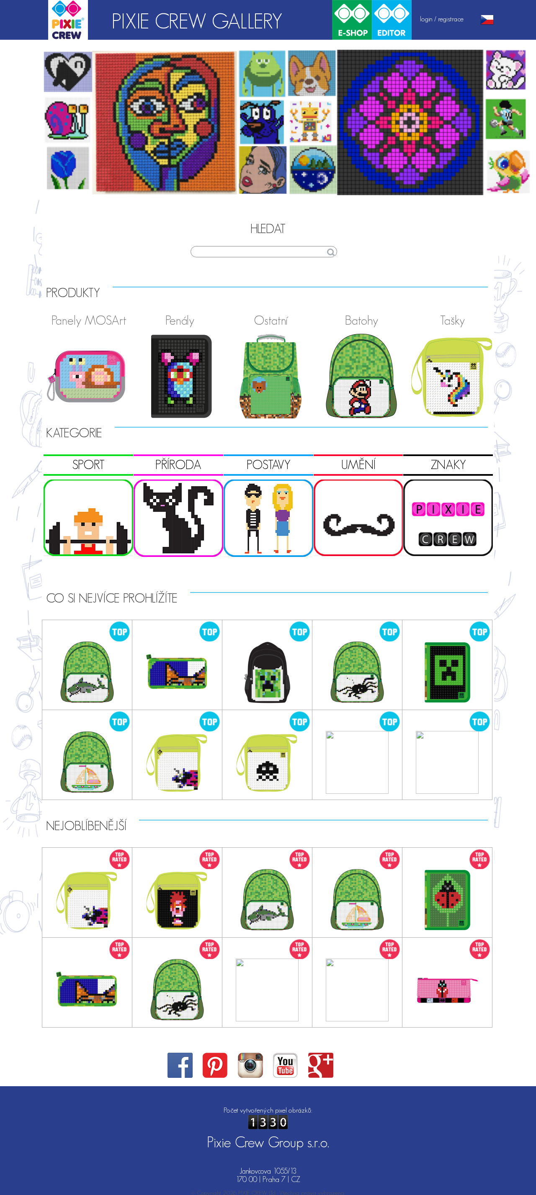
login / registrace (442, 19)
